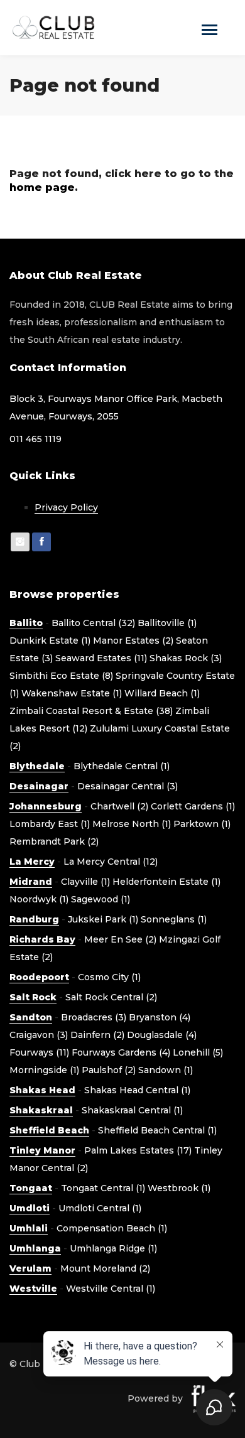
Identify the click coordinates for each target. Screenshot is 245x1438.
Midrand (30, 881)
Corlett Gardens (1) (193, 806)
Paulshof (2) (109, 1070)
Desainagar (38, 786)
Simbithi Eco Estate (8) (61, 675)
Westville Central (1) (110, 1288)
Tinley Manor (42, 1150)
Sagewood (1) (100, 899)
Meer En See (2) (120, 939)
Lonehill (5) (198, 1052)
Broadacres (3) (93, 1017)
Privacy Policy (66, 507)
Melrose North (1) (131, 824)
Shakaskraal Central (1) (132, 1110)
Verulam (30, 1268)
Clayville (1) (85, 881)
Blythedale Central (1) (122, 766)
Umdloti (29, 1208)
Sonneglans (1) (174, 919)
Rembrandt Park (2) (54, 841)
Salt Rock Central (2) (111, 997)
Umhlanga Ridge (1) (113, 1248)
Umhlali (28, 1228)
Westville (33, 1288)
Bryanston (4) (159, 1017)
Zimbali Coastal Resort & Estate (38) (91, 710)
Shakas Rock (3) (186, 658)
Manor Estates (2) (133, 640)
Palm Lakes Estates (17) (138, 1150)
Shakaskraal (41, 1110)
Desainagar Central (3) (127, 786)
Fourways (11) (39, 1052)
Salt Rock (33, 997)
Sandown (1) (165, 1070)
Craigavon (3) (38, 1035)
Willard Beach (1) (162, 693)
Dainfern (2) (97, 1035)
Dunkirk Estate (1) (49, 640)
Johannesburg (45, 806)
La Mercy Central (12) (110, 861)
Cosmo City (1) (109, 977)
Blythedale (37, 766)
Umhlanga (35, 1248)
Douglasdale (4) (162, 1035)
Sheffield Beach (49, 1130)
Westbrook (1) (179, 1188)
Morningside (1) (44, 1070)
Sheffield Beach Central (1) (157, 1130)
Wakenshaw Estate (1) (71, 693)
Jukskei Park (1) (103, 919)
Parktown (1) (202, 824)
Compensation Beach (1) (112, 1228)
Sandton (30, 1017)
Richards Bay (42, 939)
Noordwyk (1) (38, 899)
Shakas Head (42, 1090)
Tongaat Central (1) (103, 1188)
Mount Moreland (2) (105, 1268)
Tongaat (30, 1188)
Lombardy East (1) (49, 824)
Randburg (34, 919)
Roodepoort (39, 977)
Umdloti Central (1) (99, 1208)
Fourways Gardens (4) (121, 1052)
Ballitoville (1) (167, 623)
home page (42, 187)
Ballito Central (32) (93, 623)
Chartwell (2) (119, 806)
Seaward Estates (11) (101, 658)
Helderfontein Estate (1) (166, 881)
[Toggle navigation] (209, 31)
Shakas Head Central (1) (137, 1090)
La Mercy (32, 861)
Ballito (26, 623)
